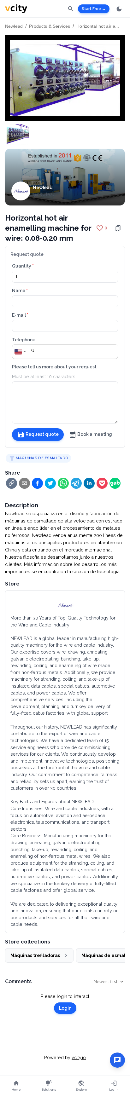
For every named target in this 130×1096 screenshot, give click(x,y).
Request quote (42, 434)
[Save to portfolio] (118, 228)
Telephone (23, 339)
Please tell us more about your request (54, 366)
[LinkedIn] (89, 483)
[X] (50, 483)
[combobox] (20, 352)
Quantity (23, 265)
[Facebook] (37, 483)
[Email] (24, 483)
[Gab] (115, 483)
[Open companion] (117, 1060)
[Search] (70, 8)
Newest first (105, 981)
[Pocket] (102, 483)
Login (65, 1008)
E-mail (20, 315)
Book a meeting (94, 434)
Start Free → (94, 9)
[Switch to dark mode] (119, 9)
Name (20, 290)
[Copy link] (11, 483)
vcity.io (79, 1057)
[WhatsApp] (63, 483)
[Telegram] (76, 483)
